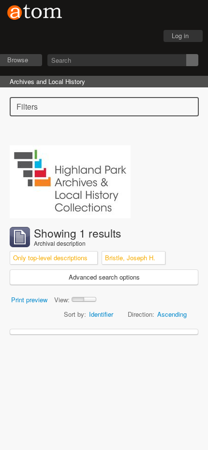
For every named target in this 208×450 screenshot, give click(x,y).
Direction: (141, 314)
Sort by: (75, 314)
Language (121, 36)
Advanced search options (104, 276)
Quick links (146, 36)
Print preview (29, 299)
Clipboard (97, 36)
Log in (180, 35)
